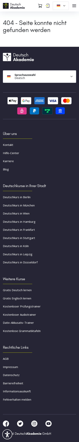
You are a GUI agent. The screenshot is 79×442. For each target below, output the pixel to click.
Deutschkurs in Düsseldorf (20, 262)
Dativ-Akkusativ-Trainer (18, 323)
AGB (6, 359)
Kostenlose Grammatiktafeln (22, 331)
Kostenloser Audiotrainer (19, 314)
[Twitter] (20, 423)
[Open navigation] (74, 6)
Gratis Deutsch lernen (17, 290)
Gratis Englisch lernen (17, 298)
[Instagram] (34, 423)
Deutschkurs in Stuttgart (19, 238)
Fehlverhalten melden (17, 399)
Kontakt (8, 145)
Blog (6, 169)
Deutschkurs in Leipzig (17, 254)
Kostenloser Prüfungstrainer (22, 306)
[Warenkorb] (40, 6)
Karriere (8, 161)
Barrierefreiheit (13, 383)
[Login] (47, 6)
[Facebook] (6, 423)
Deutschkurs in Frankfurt (19, 230)
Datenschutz (11, 375)
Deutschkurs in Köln (16, 246)
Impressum (10, 367)
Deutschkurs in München (19, 205)
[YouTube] (48, 423)
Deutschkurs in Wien (16, 213)
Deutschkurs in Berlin (16, 197)
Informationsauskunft (17, 391)
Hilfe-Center (11, 153)
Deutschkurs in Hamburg (19, 221)
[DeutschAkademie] (14, 5)
